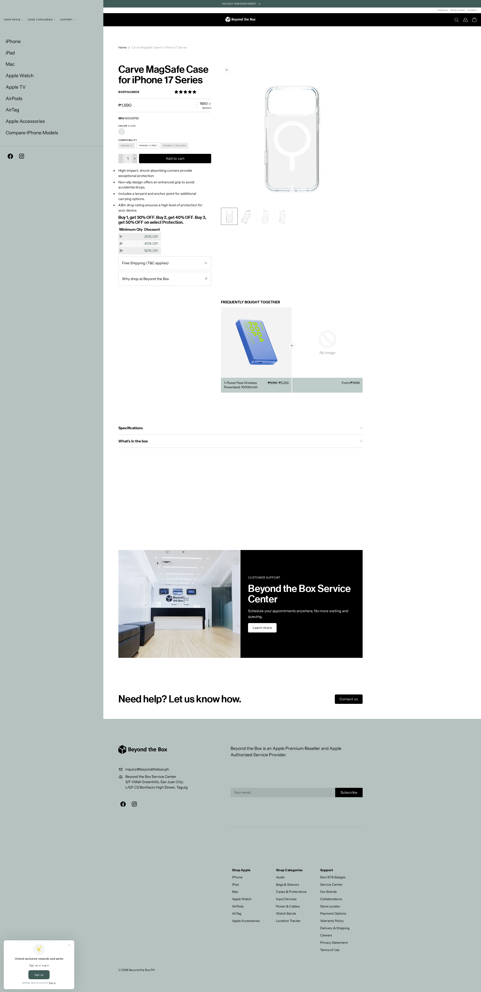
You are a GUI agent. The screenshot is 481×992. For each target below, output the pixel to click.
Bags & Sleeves (287, 884)
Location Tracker (288, 921)
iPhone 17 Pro (148, 145)
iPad (10, 53)
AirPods (14, 98)
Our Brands (328, 892)
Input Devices (286, 899)
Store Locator (330, 906)
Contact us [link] (349, 699)
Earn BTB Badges (333, 877)
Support (66, 20)
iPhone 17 (127, 145)
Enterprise (443, 10)
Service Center (457, 10)
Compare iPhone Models (32, 132)
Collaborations (331, 899)
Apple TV (16, 87)
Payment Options (333, 913)
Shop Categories (40, 20)
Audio (280, 877)
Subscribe (349, 792)
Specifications (130, 428)
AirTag (12, 109)
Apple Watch (20, 75)
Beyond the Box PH (142, 970)
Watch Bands (286, 913)
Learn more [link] (262, 628)
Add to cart (175, 158)
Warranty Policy (332, 921)
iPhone (13, 41)
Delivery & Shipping (335, 928)
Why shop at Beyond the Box (145, 279)
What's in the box (133, 441)
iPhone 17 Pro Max (174, 145)
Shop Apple (12, 20)
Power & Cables (288, 906)
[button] (359, 135)
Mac (10, 64)
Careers (326, 935)
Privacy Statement (334, 942)
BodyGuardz (129, 92)
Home (122, 47)
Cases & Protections (291, 892)
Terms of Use (330, 950)
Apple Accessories (25, 121)
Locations (472, 10)
